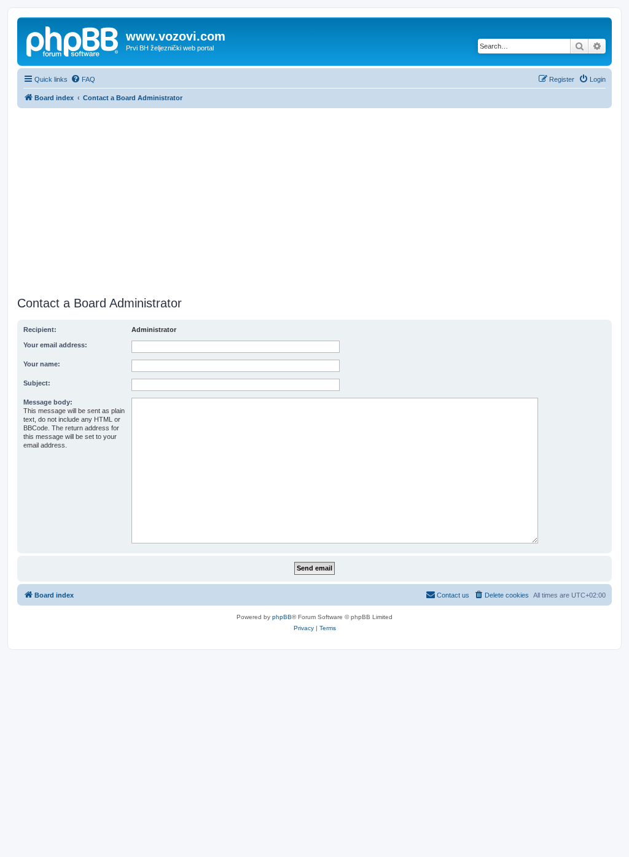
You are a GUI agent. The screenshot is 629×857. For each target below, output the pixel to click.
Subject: (36, 383)
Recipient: (40, 329)
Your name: (41, 364)
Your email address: (55, 345)
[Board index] (73, 40)
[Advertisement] (314, 200)
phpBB (282, 617)
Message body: (47, 402)
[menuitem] (83, 79)
